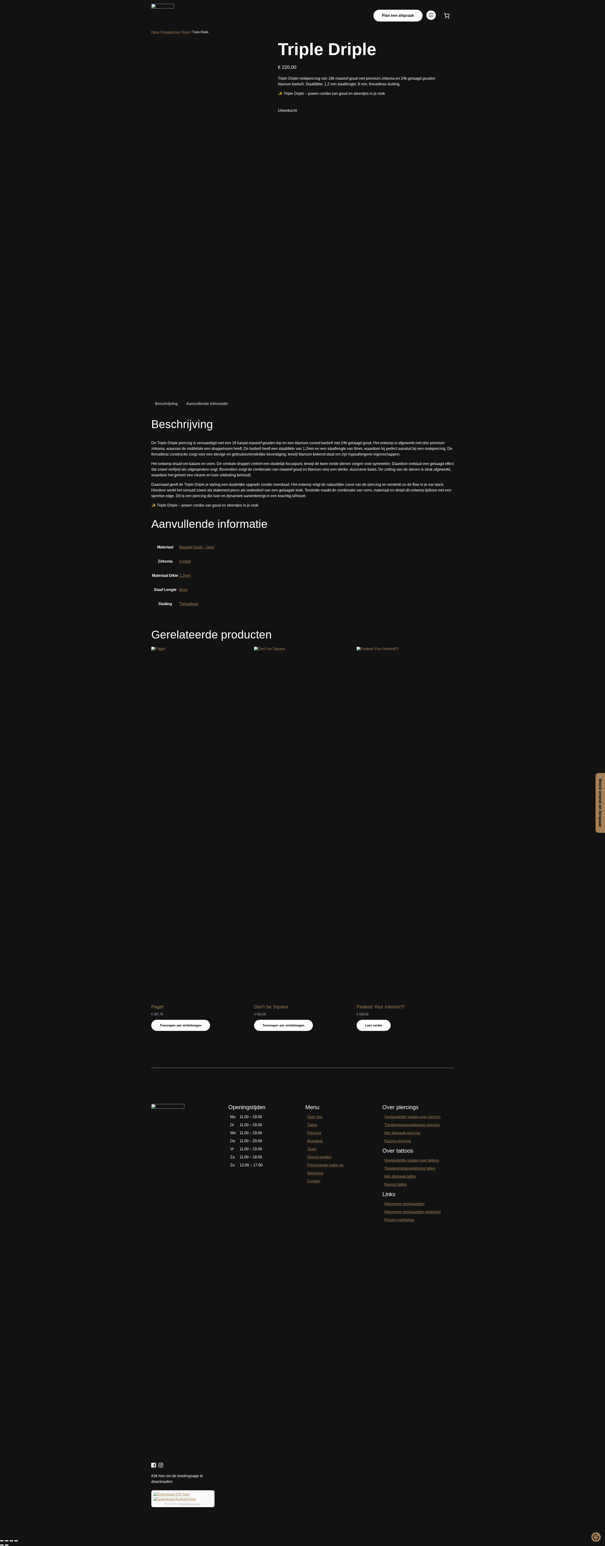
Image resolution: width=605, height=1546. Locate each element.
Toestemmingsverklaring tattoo (409, 1168)
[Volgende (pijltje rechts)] (7, 1545)
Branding (315, 1141)
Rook (185, 32)
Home (155, 32)
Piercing (314, 1133)
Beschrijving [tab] (166, 404)
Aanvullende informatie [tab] (207, 404)
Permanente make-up (325, 1165)
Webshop (315, 1173)
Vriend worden (319, 1157)
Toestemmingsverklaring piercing (412, 1125)
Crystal (185, 561)
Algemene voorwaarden (404, 1204)
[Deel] (11, 1541)
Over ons (314, 1117)
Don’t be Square (271, 1006)
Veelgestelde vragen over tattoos (411, 1160)
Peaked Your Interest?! (381, 1006)
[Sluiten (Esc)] (16, 1541)
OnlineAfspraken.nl (189, 1503)
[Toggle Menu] (431, 15)
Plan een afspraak (398, 15)
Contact (313, 1181)
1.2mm (184, 575)
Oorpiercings (170, 32)
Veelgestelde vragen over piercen (412, 1117)
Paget (157, 1006)
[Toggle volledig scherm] (7, 1541)
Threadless (188, 604)
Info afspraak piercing (402, 1133)
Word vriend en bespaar (600, 803)
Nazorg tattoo (395, 1184)
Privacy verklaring (399, 1220)
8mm (183, 590)
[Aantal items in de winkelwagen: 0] (447, 16)
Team (311, 1149)
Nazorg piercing (397, 1141)
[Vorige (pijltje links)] (2, 1545)
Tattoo (312, 1125)
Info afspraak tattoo (400, 1176)
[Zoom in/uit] (2, 1541)
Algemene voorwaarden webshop (412, 1212)
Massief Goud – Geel (196, 547)
